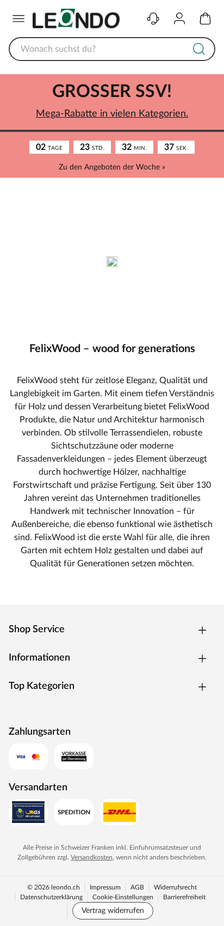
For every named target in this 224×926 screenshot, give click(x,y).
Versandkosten (92, 857)
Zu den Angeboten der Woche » (112, 167)
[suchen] (199, 49)
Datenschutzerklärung (51, 897)
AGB (137, 887)
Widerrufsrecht (175, 887)
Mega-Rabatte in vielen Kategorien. (112, 114)
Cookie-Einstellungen (122, 897)
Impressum (105, 887)
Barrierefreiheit (184, 897)
